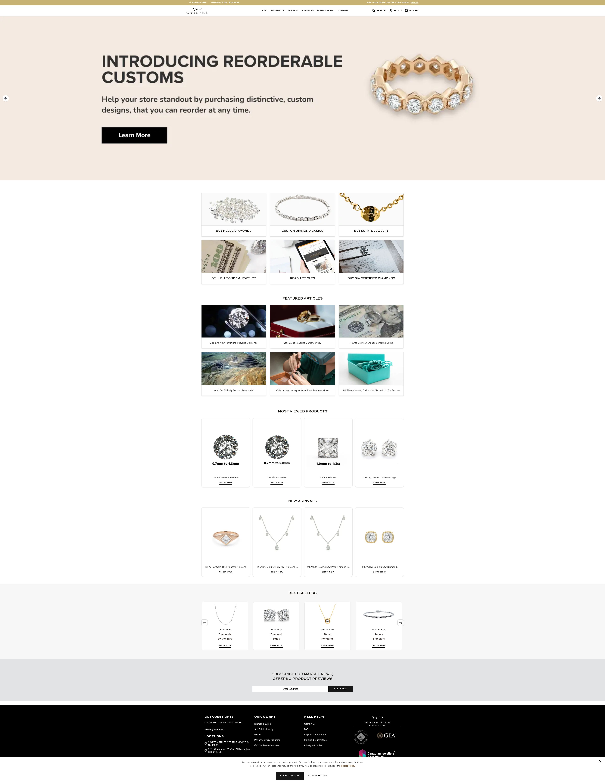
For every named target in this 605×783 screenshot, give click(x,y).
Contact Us (310, 723)
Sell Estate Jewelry (263, 729)
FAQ (306, 729)
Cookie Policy (348, 765)
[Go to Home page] (197, 11)
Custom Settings (318, 775)
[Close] (600, 761)
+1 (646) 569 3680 (198, 3)
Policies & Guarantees (315, 740)
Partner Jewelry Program (267, 740)
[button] (6, 98)
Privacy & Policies (313, 745)
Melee (257, 734)
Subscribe (340, 689)
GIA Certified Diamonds (266, 745)
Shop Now (225, 482)
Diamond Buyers (262, 723)
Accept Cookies (289, 775)
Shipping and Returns (315, 734)
